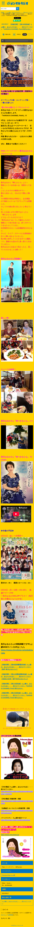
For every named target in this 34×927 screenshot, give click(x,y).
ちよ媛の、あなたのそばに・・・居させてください (20, 12)
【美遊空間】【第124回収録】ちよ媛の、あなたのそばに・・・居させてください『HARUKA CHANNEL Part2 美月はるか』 (16, 686)
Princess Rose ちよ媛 (8, 875)
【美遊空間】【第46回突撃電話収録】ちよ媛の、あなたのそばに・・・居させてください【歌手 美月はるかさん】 (16, 667)
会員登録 (10, 915)
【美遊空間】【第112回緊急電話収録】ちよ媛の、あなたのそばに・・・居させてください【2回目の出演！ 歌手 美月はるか (16, 676)
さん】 (26, 679)
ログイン (3, 915)
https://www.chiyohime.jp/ (10, 835)
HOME (2, 12)
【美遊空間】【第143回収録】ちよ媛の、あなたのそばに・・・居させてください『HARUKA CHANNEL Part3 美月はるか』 (16, 695)
